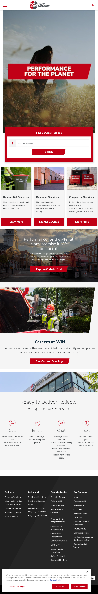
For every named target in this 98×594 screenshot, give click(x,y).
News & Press (80, 505)
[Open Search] (93, 5)
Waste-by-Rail (57, 505)
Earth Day (55, 544)
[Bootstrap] (40, 5)
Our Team (78, 509)
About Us (78, 497)
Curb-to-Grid (56, 501)
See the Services (49, 222)
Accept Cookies (79, 586)
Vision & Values (80, 513)
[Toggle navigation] (5, 5)
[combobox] (52, 143)
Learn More (16, 222)
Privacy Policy (80, 528)
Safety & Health (58, 556)
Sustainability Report (60, 560)
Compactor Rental (13, 508)
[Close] (87, 572)
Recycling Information (37, 515)
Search (49, 152)
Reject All (60, 586)
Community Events (59, 540)
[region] (46, 580)
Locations (78, 517)
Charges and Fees (81, 533)
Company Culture (81, 501)
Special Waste (11, 516)
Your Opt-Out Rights (17, 586)
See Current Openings (49, 361)
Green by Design (58, 497)
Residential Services (37, 497)
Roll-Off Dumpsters (14, 512)
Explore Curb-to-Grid (49, 269)
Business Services (13, 497)
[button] (61, 439)
